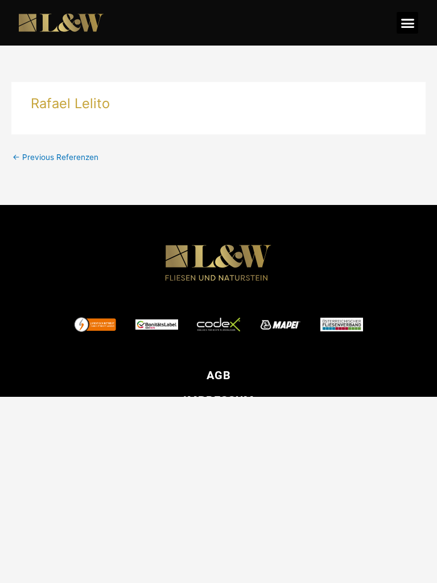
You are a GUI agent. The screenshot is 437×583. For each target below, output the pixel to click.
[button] (407, 23)
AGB (219, 375)
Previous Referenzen (55, 157)
